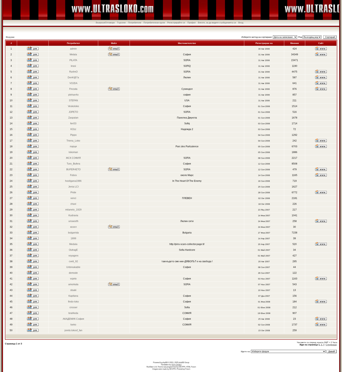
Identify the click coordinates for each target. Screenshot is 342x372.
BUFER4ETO (73, 169)
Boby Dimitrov (176, 364)
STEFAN (73, 100)
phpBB (165, 362)
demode (73, 273)
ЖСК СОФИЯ (73, 158)
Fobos (73, 175)
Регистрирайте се (176, 22)
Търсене (121, 22)
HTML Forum (191, 367)
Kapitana (73, 296)
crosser (73, 307)
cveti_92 (73, 261)
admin (73, 48)
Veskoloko (73, 106)
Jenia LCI (73, 186)
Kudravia (73, 215)
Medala (73, 244)
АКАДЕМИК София (73, 318)
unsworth (73, 221)
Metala (73, 54)
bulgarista (73, 232)
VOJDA (73, 83)
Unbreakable (73, 267)
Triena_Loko (73, 140)
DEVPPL (182, 367)
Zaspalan (73, 117)
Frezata (73, 89)
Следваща (331, 344)
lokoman (73, 152)
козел (73, 227)
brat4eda (73, 313)
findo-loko (73, 301)
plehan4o (73, 94)
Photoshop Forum (183, 369)
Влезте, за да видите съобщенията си (217, 22)
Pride (73, 192)
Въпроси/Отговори (105, 22)
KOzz (73, 129)
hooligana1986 (73, 181)
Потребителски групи (154, 22)
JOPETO (73, 112)
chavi (73, 204)
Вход (240, 22)
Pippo (73, 135)
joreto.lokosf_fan (73, 330)
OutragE (73, 250)
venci (73, 198)
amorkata (73, 284)
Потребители (134, 22)
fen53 (73, 123)
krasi (73, 66)
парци (73, 146)
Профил (191, 22)
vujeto (73, 278)
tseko (73, 324)
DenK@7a (73, 77)
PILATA (73, 60)
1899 (73, 238)
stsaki (73, 290)
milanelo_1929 (73, 209)
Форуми (10, 37)
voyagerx (73, 255)
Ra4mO (73, 71)
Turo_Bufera (73, 163)
